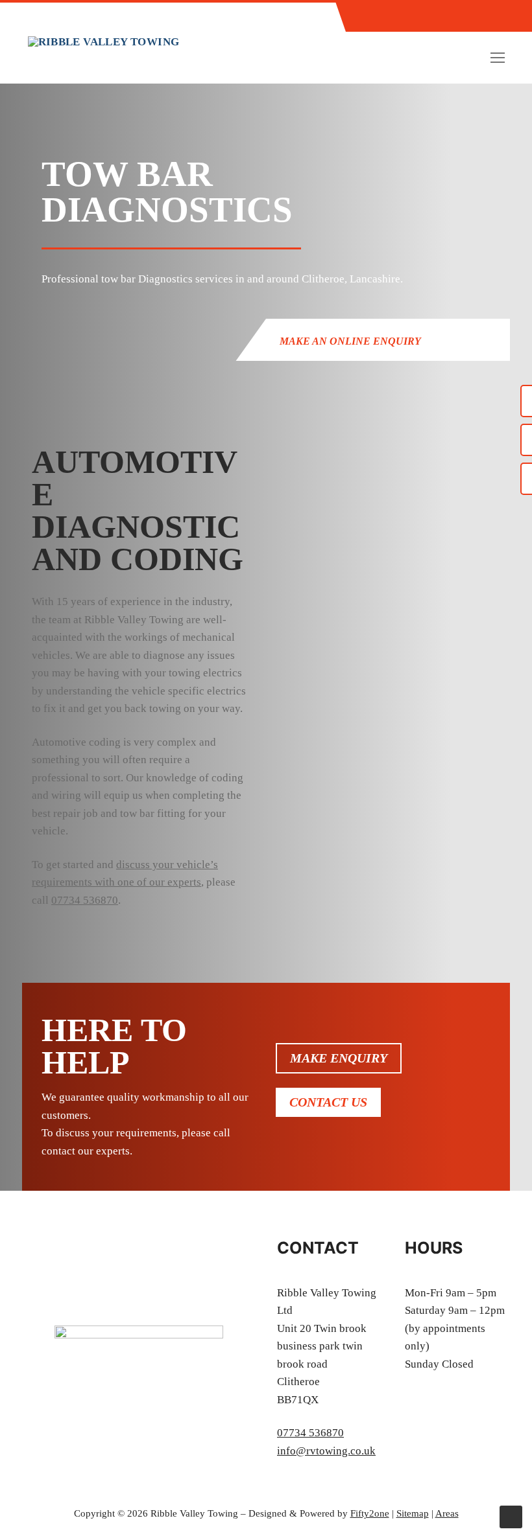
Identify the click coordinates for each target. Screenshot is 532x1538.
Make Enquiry (338, 1058)
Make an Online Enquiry (350, 341)
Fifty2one (369, 1513)
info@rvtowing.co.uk (326, 1451)
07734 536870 (84, 900)
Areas (447, 1513)
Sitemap (412, 1513)
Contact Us (328, 1102)
